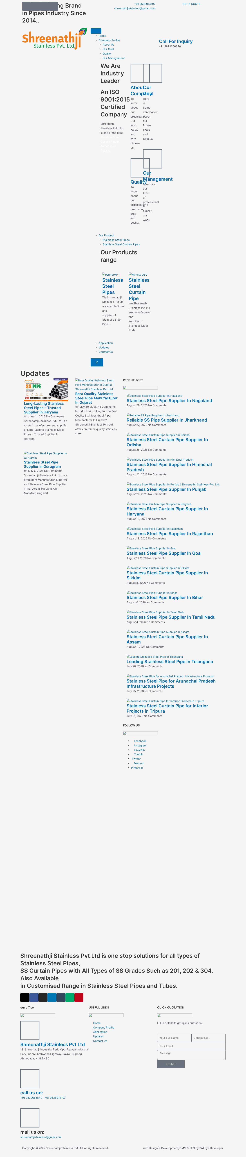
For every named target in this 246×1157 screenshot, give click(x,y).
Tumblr (138, 754)
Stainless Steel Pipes (116, 240)
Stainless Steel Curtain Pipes (121, 244)
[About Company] (140, 73)
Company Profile (109, 40)
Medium (138, 763)
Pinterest (137, 767)
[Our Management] (152, 158)
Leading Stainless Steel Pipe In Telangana (170, 661)
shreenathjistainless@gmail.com (41, 1137)
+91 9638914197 (55, 1097)
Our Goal (108, 49)
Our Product (106, 235)
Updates (104, 347)
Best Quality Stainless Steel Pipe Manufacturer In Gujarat (96, 398)
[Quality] (140, 167)
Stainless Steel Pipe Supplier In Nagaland (169, 400)
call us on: (31, 1092)
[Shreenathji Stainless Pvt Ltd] (29, 1030)
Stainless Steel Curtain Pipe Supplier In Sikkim (167, 575)
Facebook (139, 741)
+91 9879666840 (31, 1097)
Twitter (136, 758)
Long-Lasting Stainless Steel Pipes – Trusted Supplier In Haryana (44, 407)
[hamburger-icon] (96, 31)
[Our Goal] (152, 73)
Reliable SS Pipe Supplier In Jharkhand (167, 420)
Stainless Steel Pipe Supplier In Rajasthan (170, 533)
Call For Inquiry (176, 41)
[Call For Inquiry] (163, 32)
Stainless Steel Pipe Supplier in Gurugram (42, 464)
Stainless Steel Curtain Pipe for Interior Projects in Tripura (167, 708)
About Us (108, 44)
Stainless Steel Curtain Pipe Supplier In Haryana (167, 511)
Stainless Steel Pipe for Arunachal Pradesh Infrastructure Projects (171, 683)
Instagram (140, 745)
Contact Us (106, 352)
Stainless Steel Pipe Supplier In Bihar (165, 597)
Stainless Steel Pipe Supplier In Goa (164, 553)
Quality (107, 53)
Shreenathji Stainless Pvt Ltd (52, 1044)
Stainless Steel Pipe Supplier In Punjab (167, 489)
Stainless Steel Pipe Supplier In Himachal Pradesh (169, 467)
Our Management (114, 58)
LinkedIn (139, 750)
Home (102, 35)
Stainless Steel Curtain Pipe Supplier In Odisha (167, 442)
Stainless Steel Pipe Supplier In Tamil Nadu (171, 617)
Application (106, 343)
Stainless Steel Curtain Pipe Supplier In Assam (167, 639)
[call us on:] (29, 1078)
